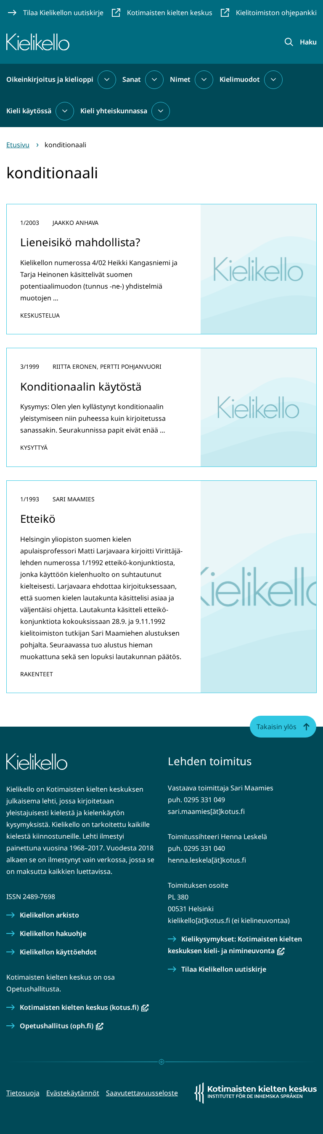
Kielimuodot (240, 79)
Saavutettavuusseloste (142, 1093)
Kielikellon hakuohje (53, 933)
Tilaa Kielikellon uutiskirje (223, 969)
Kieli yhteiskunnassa (113, 110)
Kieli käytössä (28, 110)
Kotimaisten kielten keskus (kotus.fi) (84, 1007)
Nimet (180, 79)
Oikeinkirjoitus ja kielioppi (49, 79)
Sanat (131, 79)
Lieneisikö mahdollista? (80, 242)
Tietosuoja (23, 1093)
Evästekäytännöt (72, 1093)
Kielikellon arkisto (49, 915)
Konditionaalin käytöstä (81, 386)
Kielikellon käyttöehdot (58, 952)
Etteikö (38, 518)
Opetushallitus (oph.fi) (61, 1025)
